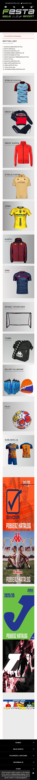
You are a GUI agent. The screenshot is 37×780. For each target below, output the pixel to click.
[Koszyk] (31, 7)
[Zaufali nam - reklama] (18, 718)
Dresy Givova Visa (10, 67)
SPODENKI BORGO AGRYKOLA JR (14, 53)
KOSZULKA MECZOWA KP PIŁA (13, 47)
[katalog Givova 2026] (18, 504)
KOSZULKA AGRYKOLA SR (12, 61)
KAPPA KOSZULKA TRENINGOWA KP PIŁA (16, 57)
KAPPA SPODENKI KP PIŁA (12, 55)
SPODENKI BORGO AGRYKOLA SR (15, 69)
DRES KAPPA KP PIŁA (11, 65)
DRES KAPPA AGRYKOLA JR (12, 63)
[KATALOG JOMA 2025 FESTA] (18, 612)
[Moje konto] (22, 7)
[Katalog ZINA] (18, 665)
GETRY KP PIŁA (8, 59)
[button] (5, 7)
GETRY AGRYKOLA (9, 49)
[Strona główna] (18, 13)
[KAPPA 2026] (18, 557)
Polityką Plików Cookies (18, 774)
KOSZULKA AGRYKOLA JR (11, 51)
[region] (18, 26)
